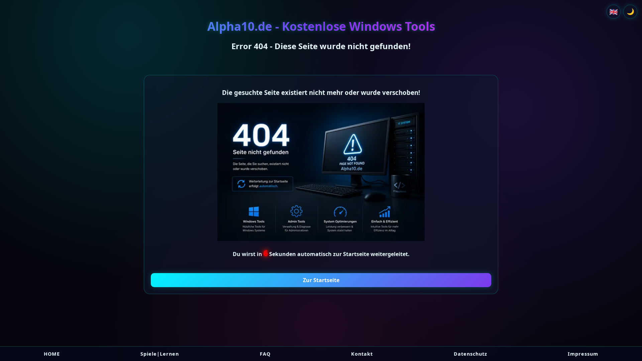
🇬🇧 (613, 11)
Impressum (583, 354)
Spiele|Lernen (159, 354)
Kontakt (362, 354)
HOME (52, 354)
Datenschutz (470, 354)
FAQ (265, 354)
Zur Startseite (321, 280)
